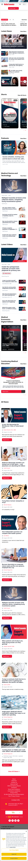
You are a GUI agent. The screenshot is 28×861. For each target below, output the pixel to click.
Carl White (6, 535)
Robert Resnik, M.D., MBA (10, 430)
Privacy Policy (14, 792)
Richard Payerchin (5, 310)
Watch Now (7, 273)
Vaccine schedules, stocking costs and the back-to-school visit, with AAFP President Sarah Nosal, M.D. (13, 159)
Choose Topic (12, 8)
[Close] (26, 831)
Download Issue (11, 349)
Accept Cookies (14, 858)
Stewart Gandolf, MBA (9, 646)
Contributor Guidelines (14, 791)
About (14, 779)
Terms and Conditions (14, 789)
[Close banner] (26, 2)
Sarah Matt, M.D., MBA (6, 283)
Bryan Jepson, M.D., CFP (7, 297)
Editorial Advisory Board (14, 786)
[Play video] (14, 255)
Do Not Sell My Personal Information (14, 794)
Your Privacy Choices (14, 796)
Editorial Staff (14, 784)
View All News (13, 771)
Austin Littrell (5, 290)
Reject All (14, 854)
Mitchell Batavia (7, 504)
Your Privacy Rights (14, 850)
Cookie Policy (12, 847)
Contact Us (14, 782)
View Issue (4, 349)
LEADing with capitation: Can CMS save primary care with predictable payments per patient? (8, 24)
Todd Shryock (5, 211)
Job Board (14, 787)
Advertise (14, 780)
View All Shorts (22, 95)
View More (24, 19)
